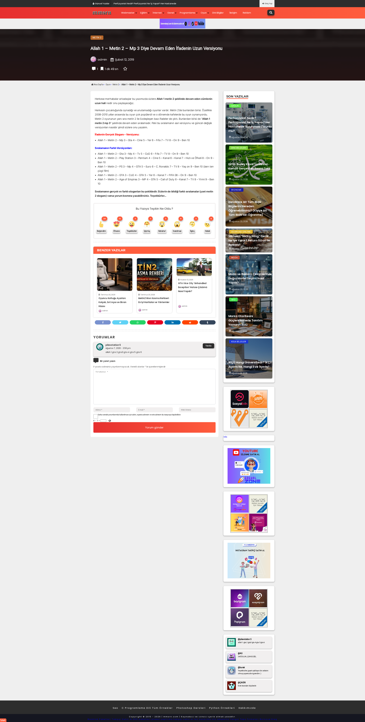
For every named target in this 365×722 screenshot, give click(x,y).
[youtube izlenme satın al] (249, 482)
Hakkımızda (247, 708)
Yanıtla (208, 345)
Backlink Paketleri (99, 719)
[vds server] (240, 426)
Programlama (187, 12)
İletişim (233, 12)
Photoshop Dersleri (191, 708)
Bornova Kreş (268, 719)
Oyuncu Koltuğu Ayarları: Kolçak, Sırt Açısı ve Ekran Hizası (112, 302)
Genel (170, 12)
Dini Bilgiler (218, 12)
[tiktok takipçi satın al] (240, 407)
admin (105, 310)
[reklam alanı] (258, 426)
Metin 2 (97, 37)
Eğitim (143, 12)
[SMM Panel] (258, 530)
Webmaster (127, 12)
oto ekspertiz (220, 719)
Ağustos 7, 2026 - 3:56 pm (118, 348)
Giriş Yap (268, 3)
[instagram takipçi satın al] (240, 511)
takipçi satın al (183, 719)
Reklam (247, 12)
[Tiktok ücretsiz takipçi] (240, 530)
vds (225, 436)
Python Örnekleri (222, 708)
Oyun (203, 12)
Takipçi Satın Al (122, 719)
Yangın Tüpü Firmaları (244, 719)
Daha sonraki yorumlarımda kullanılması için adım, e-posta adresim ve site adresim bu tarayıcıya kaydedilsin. (139, 415)
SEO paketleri (142, 719)
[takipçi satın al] (249, 577)
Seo (115, 708)
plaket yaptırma (162, 719)
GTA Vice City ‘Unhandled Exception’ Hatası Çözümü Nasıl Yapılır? (192, 287)
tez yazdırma (202, 719)
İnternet (157, 12)
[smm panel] (258, 407)
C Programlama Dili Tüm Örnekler (147, 708)
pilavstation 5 (113, 344)
